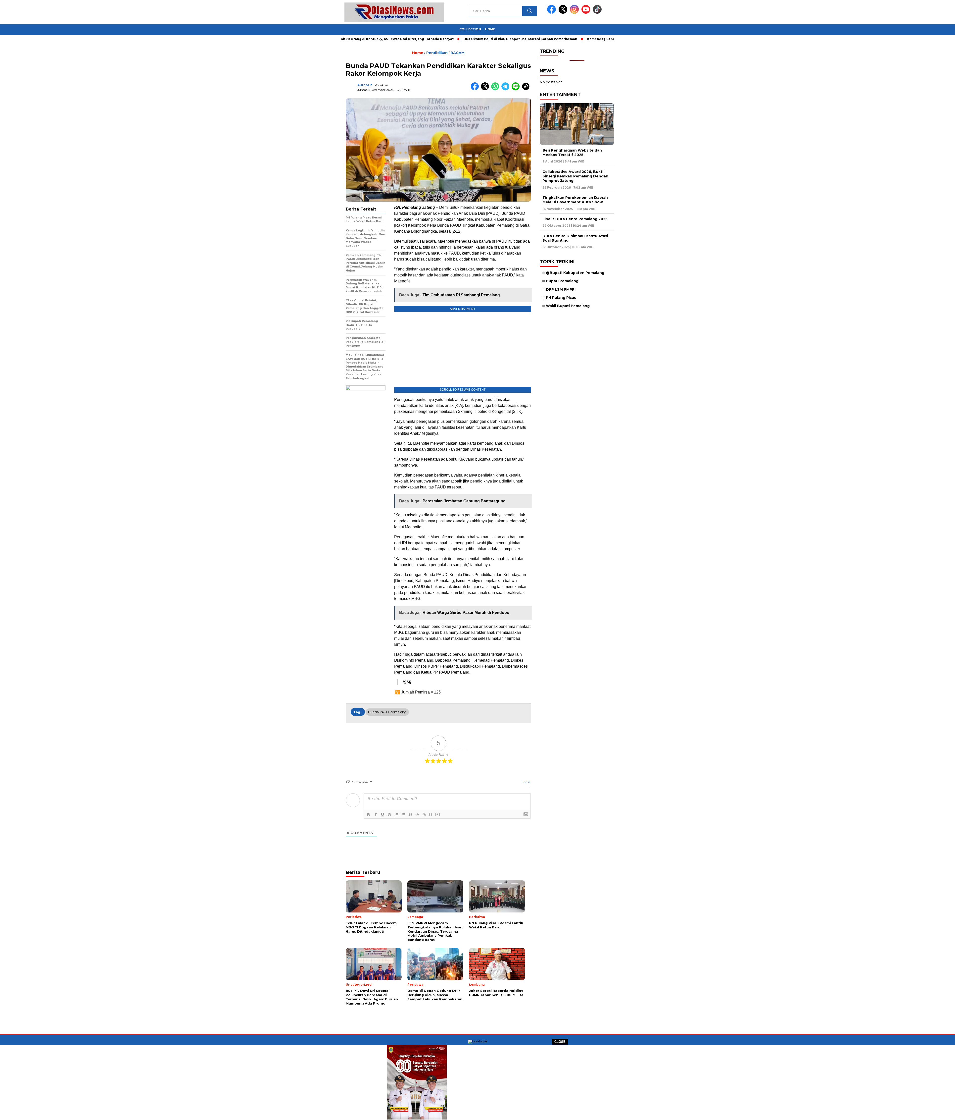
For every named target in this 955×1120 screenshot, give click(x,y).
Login (525, 782)
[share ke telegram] (506, 89)
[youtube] (586, 12)
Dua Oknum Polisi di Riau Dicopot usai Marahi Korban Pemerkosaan (476, 39)
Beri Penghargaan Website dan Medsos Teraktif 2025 (572, 152)
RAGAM (458, 53)
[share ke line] (517, 89)
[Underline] (382, 815)
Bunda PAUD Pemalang (387, 712)
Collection (470, 29)
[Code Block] (417, 815)
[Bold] (368, 815)
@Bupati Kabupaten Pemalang (575, 272)
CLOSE (560, 1042)
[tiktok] (597, 12)
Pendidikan (437, 53)
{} (430, 814)
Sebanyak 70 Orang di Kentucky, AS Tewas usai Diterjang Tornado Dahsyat (346, 39)
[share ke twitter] (486, 89)
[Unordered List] (403, 815)
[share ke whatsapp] (496, 89)
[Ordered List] (396, 815)
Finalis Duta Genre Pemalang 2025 (575, 219)
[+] (437, 814)
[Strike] (389, 815)
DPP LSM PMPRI (560, 289)
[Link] (424, 815)
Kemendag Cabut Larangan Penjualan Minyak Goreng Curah (593, 39)
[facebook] (552, 12)
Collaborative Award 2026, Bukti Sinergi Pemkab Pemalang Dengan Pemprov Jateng (575, 176)
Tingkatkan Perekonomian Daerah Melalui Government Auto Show (575, 199)
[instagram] (575, 12)
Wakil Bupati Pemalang (568, 306)
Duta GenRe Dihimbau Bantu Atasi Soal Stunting (575, 238)
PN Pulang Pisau (561, 297)
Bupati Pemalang (562, 281)
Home (490, 29)
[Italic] (375, 815)
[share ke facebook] (476, 89)
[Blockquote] (410, 815)
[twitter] (564, 12)
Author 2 (364, 85)
